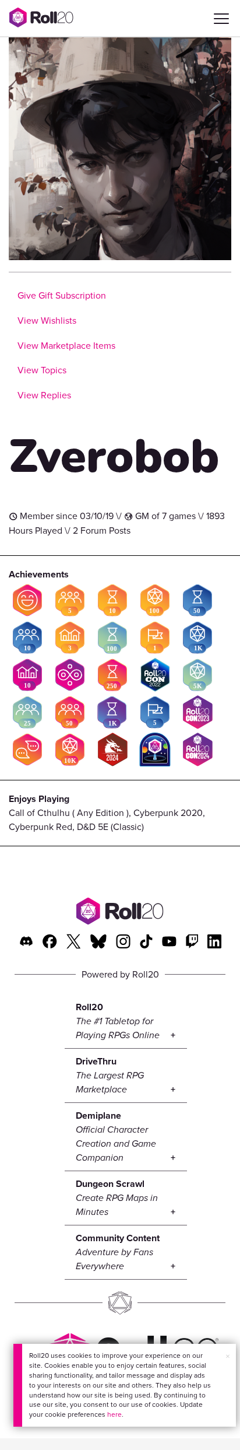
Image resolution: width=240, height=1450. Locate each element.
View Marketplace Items (66, 345)
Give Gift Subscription (61, 295)
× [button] (227, 1356)
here (114, 1414)
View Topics (41, 370)
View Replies (44, 395)
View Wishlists (46, 320)
